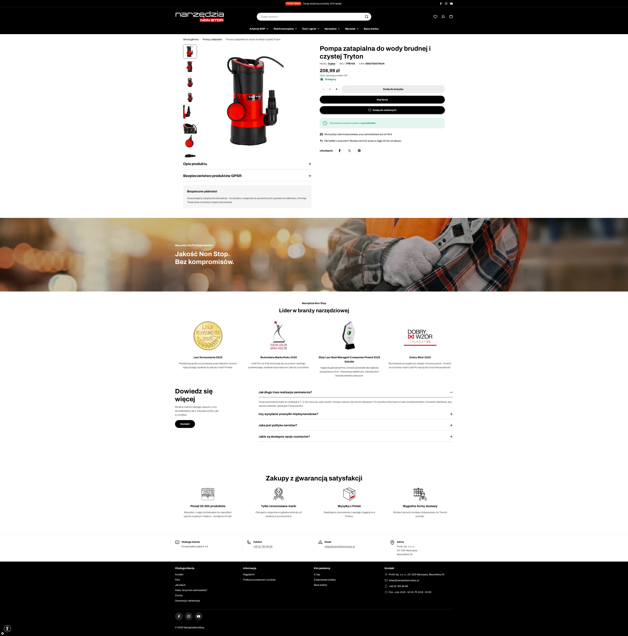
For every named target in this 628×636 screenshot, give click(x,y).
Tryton (331, 63)
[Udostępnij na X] (349, 151)
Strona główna (191, 39)
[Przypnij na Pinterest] (359, 151)
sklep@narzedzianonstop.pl (340, 546)
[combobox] (314, 17)
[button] (382, 110)
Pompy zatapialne (212, 39)
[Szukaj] (367, 17)
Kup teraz (382, 99)
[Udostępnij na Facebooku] (340, 151)
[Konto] (443, 17)
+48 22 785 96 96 (262, 546)
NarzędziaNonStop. (194, 627)
